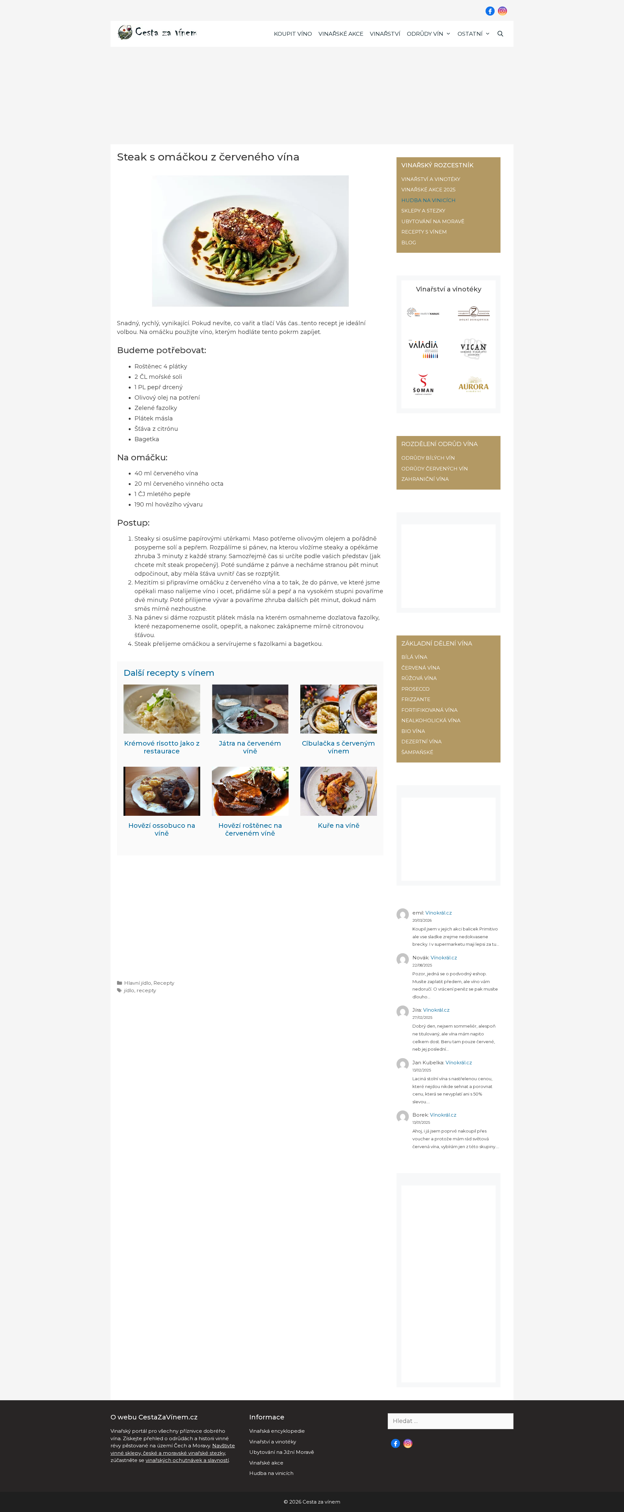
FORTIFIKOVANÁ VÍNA (429, 710)
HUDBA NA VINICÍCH (428, 200)
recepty (146, 990)
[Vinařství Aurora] (473, 393)
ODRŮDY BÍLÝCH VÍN (428, 458)
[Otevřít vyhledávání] (500, 34)
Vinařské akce (340, 34)
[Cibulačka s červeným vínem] (338, 729)
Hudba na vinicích (271, 1473)
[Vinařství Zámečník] (473, 322)
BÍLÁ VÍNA (414, 657)
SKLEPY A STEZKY (423, 211)
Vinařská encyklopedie (277, 1431)
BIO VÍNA (413, 731)
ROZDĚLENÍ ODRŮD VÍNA (439, 444)
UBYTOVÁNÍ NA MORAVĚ (432, 221)
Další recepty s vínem (169, 673)
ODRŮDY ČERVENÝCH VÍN (434, 469)
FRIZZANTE (415, 699)
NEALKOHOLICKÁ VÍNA (431, 720)
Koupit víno (293, 34)
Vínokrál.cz (438, 913)
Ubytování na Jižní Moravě (281, 1452)
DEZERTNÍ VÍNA (421, 741)
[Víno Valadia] (423, 358)
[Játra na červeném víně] (250, 729)
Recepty (163, 983)
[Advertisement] (312, 95)
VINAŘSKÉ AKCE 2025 (428, 189)
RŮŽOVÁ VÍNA (419, 678)
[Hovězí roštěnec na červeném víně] (250, 811)
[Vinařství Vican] (473, 358)
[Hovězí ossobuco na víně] (162, 811)
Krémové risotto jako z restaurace (162, 747)
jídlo (129, 990)
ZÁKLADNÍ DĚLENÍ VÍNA (436, 643)
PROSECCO (415, 689)
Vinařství (385, 34)
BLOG (408, 242)
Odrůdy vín (425, 34)
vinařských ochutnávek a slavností (187, 1460)
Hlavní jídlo (137, 983)
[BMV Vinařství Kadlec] (423, 322)
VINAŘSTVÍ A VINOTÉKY (430, 179)
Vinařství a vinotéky (272, 1442)
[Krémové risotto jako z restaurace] (162, 729)
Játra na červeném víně (250, 747)
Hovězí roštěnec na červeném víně (250, 829)
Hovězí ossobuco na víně (161, 829)
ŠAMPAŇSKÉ (417, 752)
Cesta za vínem (321, 1502)
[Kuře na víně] (338, 811)
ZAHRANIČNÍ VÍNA (425, 479)
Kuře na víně (338, 825)
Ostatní (470, 34)
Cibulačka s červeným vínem (338, 747)
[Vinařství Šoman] (423, 393)
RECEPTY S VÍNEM (424, 232)
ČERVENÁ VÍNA (420, 668)
